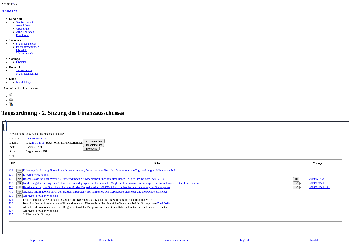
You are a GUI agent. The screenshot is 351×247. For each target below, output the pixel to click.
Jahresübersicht (25, 53)
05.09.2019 (163, 203)
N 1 (11, 199)
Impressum (36, 240)
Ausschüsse (23, 25)
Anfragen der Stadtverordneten (41, 195)
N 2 (11, 203)
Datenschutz (106, 240)
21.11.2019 (37, 142)
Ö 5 (11, 187)
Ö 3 (11, 178)
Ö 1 (11, 170)
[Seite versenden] (11, 95)
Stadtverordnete (25, 22)
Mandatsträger (24, 82)
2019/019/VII (317, 183)
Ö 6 (11, 191)
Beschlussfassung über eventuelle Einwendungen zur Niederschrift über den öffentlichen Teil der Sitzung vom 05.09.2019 (93, 178)
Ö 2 (11, 174)
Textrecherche (24, 70)
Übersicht (21, 50)
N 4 (11, 210)
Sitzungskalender (26, 43)
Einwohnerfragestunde (36, 174)
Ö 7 (11, 195)
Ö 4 (11, 183)
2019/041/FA (316, 178)
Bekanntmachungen (27, 46)
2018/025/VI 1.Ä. (319, 187)
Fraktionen (22, 35)
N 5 (11, 214)
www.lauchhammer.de (175, 240)
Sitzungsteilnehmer (27, 73)
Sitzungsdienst (9, 10)
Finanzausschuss (36, 138)
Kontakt (314, 240)
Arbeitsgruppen (25, 31)
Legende (245, 240)
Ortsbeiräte (22, 28)
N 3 (11, 207)
